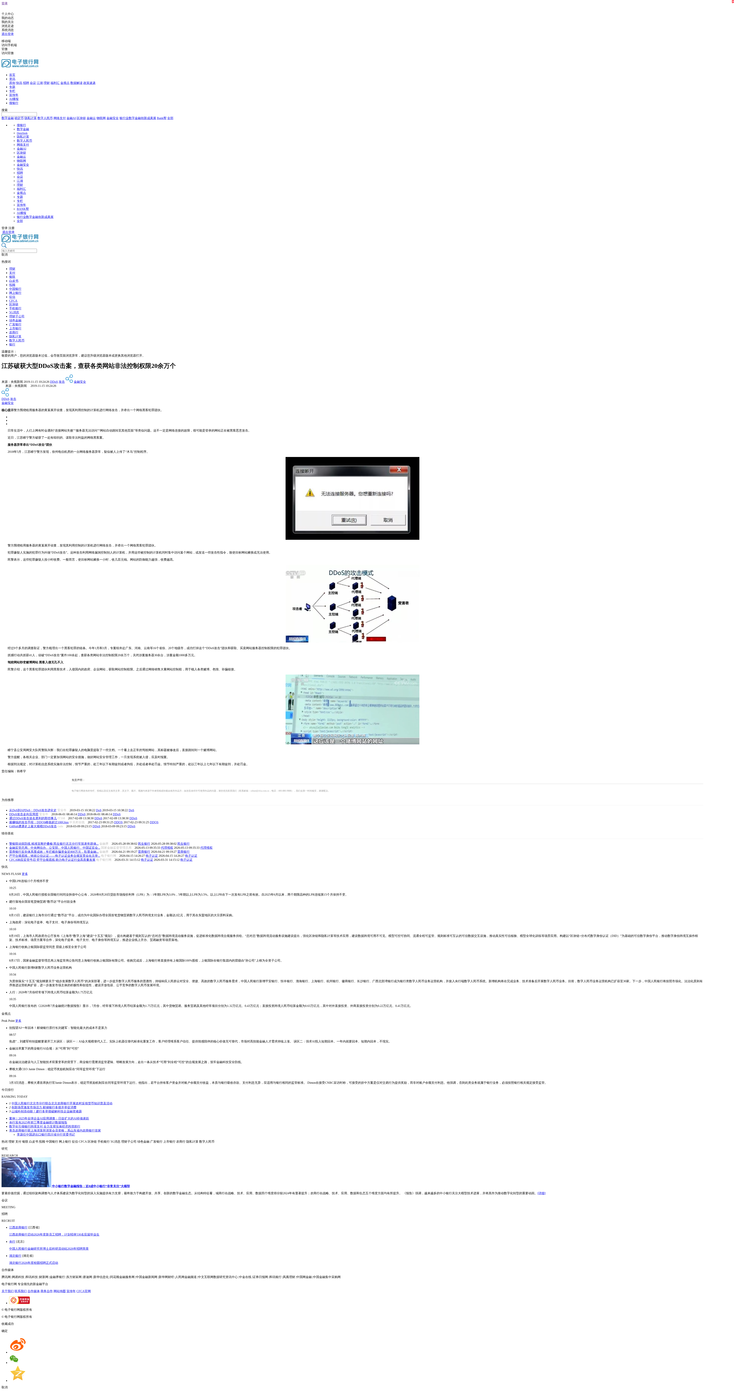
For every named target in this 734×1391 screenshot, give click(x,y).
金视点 (65, 83)
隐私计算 (30, 118)
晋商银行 (144, 851)
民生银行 (144, 843)
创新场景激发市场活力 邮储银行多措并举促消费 (43, 1107)
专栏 (12, 91)
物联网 (101, 118)
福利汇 (55, 83)
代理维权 (167, 847)
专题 (12, 87)
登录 (5, 3)
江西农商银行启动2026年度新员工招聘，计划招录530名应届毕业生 (54, 1234)
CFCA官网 (83, 1291)
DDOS (118, 822)
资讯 (12, 78)
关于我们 (8, 1291)
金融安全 (112, 118)
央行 (12, 1241)
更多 (25, 874)
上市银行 (15, 328)
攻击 (62, 381)
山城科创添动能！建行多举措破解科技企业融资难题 (46, 1111)
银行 (12, 344)
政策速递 (89, 83)
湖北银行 (15, 1255)
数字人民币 (45, 118)
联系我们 (21, 1291)
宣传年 (13, 95)
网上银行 (15, 292)
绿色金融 (15, 320)
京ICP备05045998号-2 (47, 1309)
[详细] (542, 1193)
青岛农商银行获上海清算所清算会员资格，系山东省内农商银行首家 (55, 1130)
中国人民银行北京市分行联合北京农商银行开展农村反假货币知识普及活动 (61, 1103)
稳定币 (19, 118)
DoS (98, 810)
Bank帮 (161, 118)
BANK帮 (23, 209)
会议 (33, 83)
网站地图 (60, 1291)
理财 (47, 83)
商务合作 (47, 1291)
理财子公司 (16, 316)
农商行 (13, 332)
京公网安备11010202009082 (83, 1309)
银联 (12, 276)
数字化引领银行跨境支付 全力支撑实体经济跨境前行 (44, 1126)
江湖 (40, 83)
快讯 (19, 83)
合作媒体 (34, 1291)
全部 (170, 118)
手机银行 (15, 308)
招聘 (26, 83)
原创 (12, 83)
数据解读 (76, 83)
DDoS (54, 381)
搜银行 (13, 103)
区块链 (81, 118)
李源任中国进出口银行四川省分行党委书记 (46, 1134)
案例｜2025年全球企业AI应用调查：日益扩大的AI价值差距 (49, 1118)
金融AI (71, 118)
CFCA (13, 300)
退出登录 (8, 34)
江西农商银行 (18, 1227)
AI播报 (14, 99)
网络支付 (60, 118)
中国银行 (15, 288)
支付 (12, 272)
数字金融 (8, 118)
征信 (12, 296)
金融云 (91, 118)
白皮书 (13, 280)
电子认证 (152, 855)
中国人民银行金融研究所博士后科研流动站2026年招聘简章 (49, 1248)
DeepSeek (22, 133)
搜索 (5, 110)
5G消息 (14, 312)
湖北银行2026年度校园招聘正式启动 (33, 1262)
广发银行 (15, 324)
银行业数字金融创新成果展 (137, 118)
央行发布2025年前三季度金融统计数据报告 (38, 1122)
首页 (12, 74)
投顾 (12, 284)
